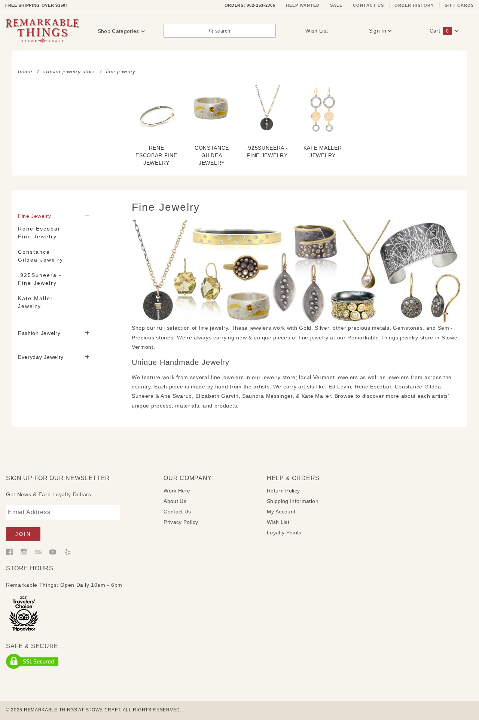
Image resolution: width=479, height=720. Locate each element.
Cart (439, 31)
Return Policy (283, 491)
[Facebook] (9, 552)
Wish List (316, 31)
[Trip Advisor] (38, 552)
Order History (414, 5)
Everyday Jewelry (41, 357)
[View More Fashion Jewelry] (87, 333)
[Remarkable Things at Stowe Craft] (42, 31)
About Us (175, 501)
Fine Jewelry (34, 216)
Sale (336, 5)
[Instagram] (24, 552)
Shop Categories (119, 31)
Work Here (177, 491)
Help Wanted (303, 5)
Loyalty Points (284, 533)
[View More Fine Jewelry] (87, 216)
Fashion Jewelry (39, 333)
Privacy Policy (181, 522)
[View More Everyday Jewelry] (87, 357)
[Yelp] (67, 552)
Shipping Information (292, 501)
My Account (281, 512)
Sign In (378, 31)
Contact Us (368, 5)
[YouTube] (52, 552)
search (222, 30)
